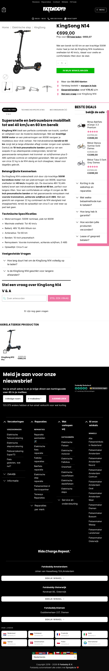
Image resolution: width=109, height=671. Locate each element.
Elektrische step (21, 27)
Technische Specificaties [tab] (33, 110)
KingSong (39, 27)
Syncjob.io (71, 667)
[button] (4, 10)
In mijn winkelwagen (75, 70)
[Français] (47, 653)
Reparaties (46, 2)
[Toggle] (4, 261)
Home (5, 27)
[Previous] (6, 55)
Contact (56, 2)
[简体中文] (37, 653)
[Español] (72, 653)
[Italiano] (54, 653)
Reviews (36, 2)
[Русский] (68, 653)
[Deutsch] (51, 653)
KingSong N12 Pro (7, 358)
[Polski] (58, 653)
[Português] (61, 653)
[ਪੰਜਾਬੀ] (65, 653)
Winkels (65, 2)
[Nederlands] (40, 653)
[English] (44, 653)
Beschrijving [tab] (9, 110)
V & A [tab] (8, 114)
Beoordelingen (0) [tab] (58, 110)
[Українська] (75, 653)
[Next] (48, 55)
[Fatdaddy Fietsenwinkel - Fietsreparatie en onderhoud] (54, 10)
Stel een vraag (59, 298)
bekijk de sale (95, 112)
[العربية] (33, 653)
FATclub (73, 2)
